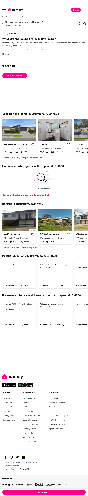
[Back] (3, 24)
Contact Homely (9, 420)
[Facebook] (5, 457)
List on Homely (54, 398)
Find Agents (28, 411)
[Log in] (84, 10)
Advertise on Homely (57, 407)
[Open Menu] (4, 10)
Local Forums (6, 17)
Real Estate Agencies (31, 415)
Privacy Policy (10, 469)
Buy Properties (29, 398)
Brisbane (17, 17)
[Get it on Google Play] (25, 385)
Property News (29, 437)
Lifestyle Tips (28, 433)
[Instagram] (11, 457)
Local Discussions (30, 420)
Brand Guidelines (9, 411)
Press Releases (8, 402)
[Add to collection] (33, 144)
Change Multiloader (57, 402)
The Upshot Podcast (57, 420)
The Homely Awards (57, 424)
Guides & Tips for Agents (58, 415)
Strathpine (25, 17)
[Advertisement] (44, 3)
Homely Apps (8, 415)
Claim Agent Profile (56, 411)
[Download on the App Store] (10, 385)
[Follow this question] (79, 24)
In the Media (8, 407)
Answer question (14, 75)
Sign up (76, 10)
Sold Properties (29, 407)
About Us (6, 398)
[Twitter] (17, 457)
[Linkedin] (23, 457)
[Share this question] (84, 24)
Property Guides (29, 428)
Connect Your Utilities (32, 442)
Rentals (26, 402)
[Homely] (44, 376)
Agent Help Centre (56, 428)
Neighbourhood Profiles (32, 424)
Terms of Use (25, 469)
